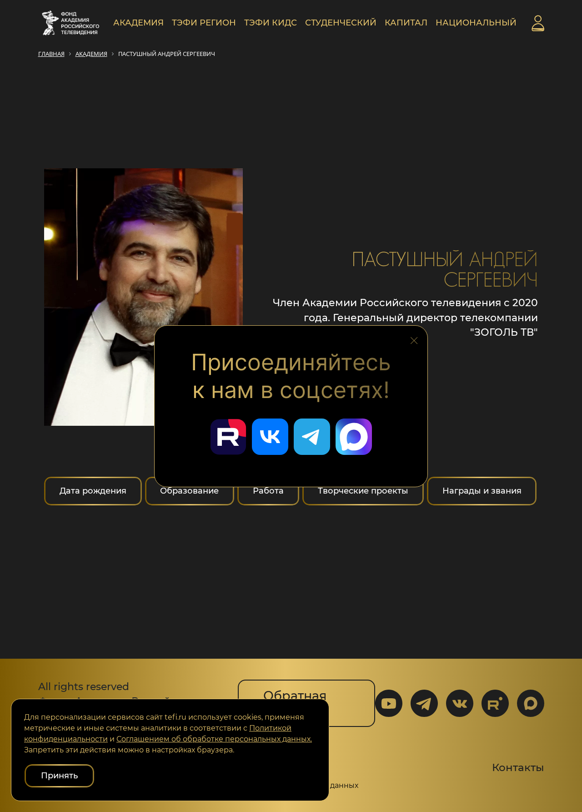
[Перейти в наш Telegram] (312, 437)
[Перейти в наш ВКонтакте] (270, 437)
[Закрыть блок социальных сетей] (414, 338)
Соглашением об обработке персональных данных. (214, 739)
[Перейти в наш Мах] (354, 437)
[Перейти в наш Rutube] (228, 437)
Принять (59, 776)
